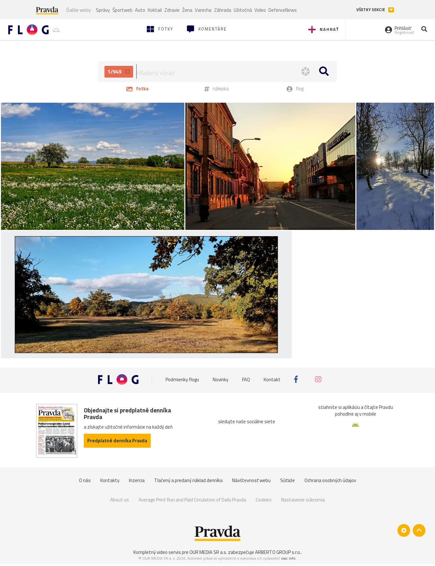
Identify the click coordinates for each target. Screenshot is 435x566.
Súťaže (287, 480)
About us (119, 499)
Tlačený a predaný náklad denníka (188, 480)
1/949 (115, 71)
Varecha (203, 10)
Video (260, 10)
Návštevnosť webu (251, 480)
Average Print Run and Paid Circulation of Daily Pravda (192, 499)
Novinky (220, 379)
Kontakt (272, 379)
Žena (187, 10)
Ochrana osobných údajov (330, 480)
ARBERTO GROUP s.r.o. (278, 552)
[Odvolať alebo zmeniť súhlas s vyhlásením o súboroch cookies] (403, 530)
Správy (103, 10)
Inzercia (137, 480)
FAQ (246, 379)
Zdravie (172, 10)
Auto (140, 10)
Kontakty (109, 480)
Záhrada (222, 10)
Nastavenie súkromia (303, 499)
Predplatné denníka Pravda (117, 440)
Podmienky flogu (182, 379)
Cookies (264, 499)
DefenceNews (282, 10)
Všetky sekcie (371, 10)
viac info (288, 558)
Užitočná (243, 10)
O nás (85, 480)
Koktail (155, 10)
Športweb (122, 10)
